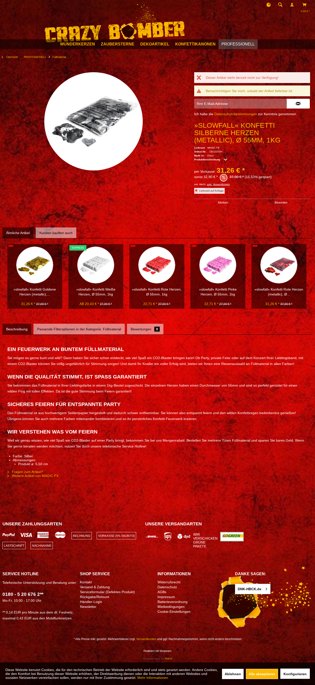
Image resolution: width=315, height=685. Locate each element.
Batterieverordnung (173, 602)
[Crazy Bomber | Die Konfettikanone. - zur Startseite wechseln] (115, 21)
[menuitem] (282, 4)
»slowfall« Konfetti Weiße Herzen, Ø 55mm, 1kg (95, 291)
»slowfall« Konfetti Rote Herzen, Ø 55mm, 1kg (157, 291)
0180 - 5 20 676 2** (22, 594)
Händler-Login (91, 602)
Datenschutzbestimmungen (235, 114)
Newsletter (88, 607)
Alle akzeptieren (262, 674)
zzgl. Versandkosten (218, 184)
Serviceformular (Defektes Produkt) (107, 592)
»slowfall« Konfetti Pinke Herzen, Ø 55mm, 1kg (218, 291)
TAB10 (168, 658)
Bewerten (281, 202)
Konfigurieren (295, 674)
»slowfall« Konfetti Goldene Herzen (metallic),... (35, 291)
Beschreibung (17, 329)
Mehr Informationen (152, 678)
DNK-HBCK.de (249, 589)
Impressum (166, 597)
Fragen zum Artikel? (27, 472)
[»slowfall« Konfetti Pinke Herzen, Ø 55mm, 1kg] (217, 265)
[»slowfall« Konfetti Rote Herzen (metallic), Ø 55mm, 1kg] (278, 265)
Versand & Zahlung (95, 587)
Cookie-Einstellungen (174, 612)
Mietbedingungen (171, 607)
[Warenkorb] (305, 4)
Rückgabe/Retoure (94, 597)
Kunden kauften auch (56, 233)
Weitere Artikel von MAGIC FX (35, 476)
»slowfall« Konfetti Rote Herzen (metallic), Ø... (278, 291)
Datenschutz (167, 587)
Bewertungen (144, 329)
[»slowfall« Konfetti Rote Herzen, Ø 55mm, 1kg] (156, 265)
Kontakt (86, 582)
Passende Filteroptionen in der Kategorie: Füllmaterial (79, 329)
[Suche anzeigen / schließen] (280, 4)
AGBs (162, 592)
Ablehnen (233, 674)
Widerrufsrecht (169, 582)
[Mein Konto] (293, 4)
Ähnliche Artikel (18, 233)
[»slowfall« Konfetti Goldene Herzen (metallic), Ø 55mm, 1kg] (34, 265)
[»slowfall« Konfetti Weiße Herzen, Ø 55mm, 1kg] (95, 265)
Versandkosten (146, 639)
